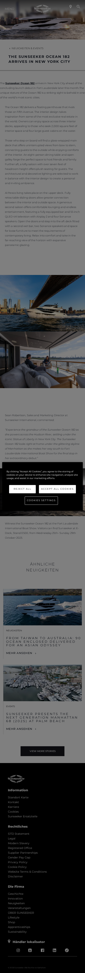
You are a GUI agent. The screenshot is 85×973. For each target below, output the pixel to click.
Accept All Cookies (57, 489)
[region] (42, 486)
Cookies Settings (41, 500)
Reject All (22, 489)
